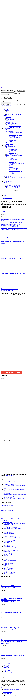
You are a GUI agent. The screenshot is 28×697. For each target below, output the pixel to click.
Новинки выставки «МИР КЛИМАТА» (13, 544)
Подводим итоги (7, 554)
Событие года (6, 562)
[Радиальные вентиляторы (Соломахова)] (8, 271)
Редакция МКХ (4, 211)
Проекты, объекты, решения (10, 556)
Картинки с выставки (8, 533)
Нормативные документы (15, 135)
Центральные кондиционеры (16, 165)
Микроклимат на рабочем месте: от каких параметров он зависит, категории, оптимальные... (14, 641)
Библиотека (6, 145)
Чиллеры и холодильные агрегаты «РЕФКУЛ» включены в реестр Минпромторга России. (11, 600)
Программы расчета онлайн (7, 505)
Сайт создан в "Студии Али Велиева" (17, 695)
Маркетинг (6, 180)
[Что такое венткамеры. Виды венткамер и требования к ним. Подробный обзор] (4, 651)
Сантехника (12, 173)
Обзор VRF (9, 124)
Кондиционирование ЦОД (10, 536)
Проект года (6, 555)
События (8, 118)
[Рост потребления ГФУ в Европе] (4, 609)
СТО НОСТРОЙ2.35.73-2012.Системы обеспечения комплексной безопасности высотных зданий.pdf (11, 224)
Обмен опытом (7, 551)
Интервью (8, 117)
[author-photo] (4, 236)
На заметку (6, 542)
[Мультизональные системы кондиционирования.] (8, 286)
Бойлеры (11, 167)
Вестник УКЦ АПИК (8, 524)
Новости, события (7, 549)
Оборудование (13, 518)
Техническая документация (13, 156)
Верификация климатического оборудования (14, 523)
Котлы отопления (13, 168)
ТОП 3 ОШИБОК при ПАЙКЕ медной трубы (14, 485)
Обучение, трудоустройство (10, 553)
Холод (7, 111)
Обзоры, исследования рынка (10, 550)
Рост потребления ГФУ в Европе (11, 612)
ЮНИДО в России (8, 573)
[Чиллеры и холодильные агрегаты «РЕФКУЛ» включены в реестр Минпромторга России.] (4, 595)
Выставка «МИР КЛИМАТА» (10, 527)
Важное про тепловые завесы (8, 510)
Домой (2, 191)
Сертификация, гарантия (9, 560)
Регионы (5, 559)
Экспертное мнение (8, 571)
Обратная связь (7, 693)
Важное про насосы (5, 507)
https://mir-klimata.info (6, 239)
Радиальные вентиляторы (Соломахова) (13, 273)
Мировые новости (7, 541)
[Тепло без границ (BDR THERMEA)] (8, 255)
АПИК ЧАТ (6, 182)
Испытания (12, 136)
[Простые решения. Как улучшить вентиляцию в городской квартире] (4, 624)
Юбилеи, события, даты (9, 572)
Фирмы (19, 518)
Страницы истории (8, 568)
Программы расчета (11, 146)
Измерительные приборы (15, 171)
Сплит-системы (13, 159)
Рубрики (3, 518)
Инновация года (7, 529)
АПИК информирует (8, 520)
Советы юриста (7, 564)
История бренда (7, 531)
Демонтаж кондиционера (9, 484)
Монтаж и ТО (12, 151)
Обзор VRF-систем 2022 (15, 127)
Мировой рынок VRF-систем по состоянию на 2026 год (11, 586)
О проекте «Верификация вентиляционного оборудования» (17, 133)
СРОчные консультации (9, 565)
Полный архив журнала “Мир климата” (16, 177)
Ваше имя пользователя (19, 91)
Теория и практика (11, 119)
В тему (11, 141)
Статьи (5, 115)
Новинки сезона (7, 545)
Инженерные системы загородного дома (13, 528)
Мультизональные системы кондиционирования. (9, 289)
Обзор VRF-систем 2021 (15, 126)
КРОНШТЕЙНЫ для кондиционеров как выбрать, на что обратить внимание (13, 499)
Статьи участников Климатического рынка (14, 567)
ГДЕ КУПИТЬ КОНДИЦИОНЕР (11, 372)
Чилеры (11, 158)
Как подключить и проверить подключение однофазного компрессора (14, 496)
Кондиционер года (8, 535)
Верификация (6, 128)
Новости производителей (9, 547)
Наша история (9, 122)
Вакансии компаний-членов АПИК (12, 185)
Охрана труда (12, 150)
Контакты (5, 690)
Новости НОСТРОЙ (8, 546)
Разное (5, 558)
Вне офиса (6, 526)
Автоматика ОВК (13, 169)
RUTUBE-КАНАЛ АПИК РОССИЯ (12, 175)
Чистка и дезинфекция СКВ (7, 512)
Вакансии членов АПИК (12, 187)
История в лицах (7, 532)
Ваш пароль (17, 93)
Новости (5, 109)
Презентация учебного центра (13, 114)
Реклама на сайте (7, 181)
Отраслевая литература (12, 154)
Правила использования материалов (12, 689)
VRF (10, 160)
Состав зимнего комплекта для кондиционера (14, 494)
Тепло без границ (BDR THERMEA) (12, 258)
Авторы (7, 518)
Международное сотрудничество (11, 540)
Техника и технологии (11, 123)
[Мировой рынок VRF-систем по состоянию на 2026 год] (4, 583)
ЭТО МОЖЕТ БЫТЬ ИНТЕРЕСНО (10, 241)
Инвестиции (9, 113)
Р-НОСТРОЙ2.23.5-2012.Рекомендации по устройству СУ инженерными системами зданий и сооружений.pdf (14, 228)
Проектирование (13, 149)
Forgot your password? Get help (8, 96)
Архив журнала (7, 176)
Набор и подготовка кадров (13, 186)
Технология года (7, 569)
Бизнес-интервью (7, 522)
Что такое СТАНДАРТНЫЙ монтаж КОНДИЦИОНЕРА (12, 482)
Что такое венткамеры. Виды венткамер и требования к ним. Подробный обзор (14, 654)
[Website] (1, 87)
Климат (8, 110)
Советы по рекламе (8, 563)
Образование (9, 120)
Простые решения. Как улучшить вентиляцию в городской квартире (11, 628)
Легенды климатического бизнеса (11, 537)
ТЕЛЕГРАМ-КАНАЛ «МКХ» (10, 184)
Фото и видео (12, 140)
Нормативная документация (13, 147)
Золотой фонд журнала (12, 178)
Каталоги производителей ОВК (14, 155)
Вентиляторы (12, 153)
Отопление (12, 172)
